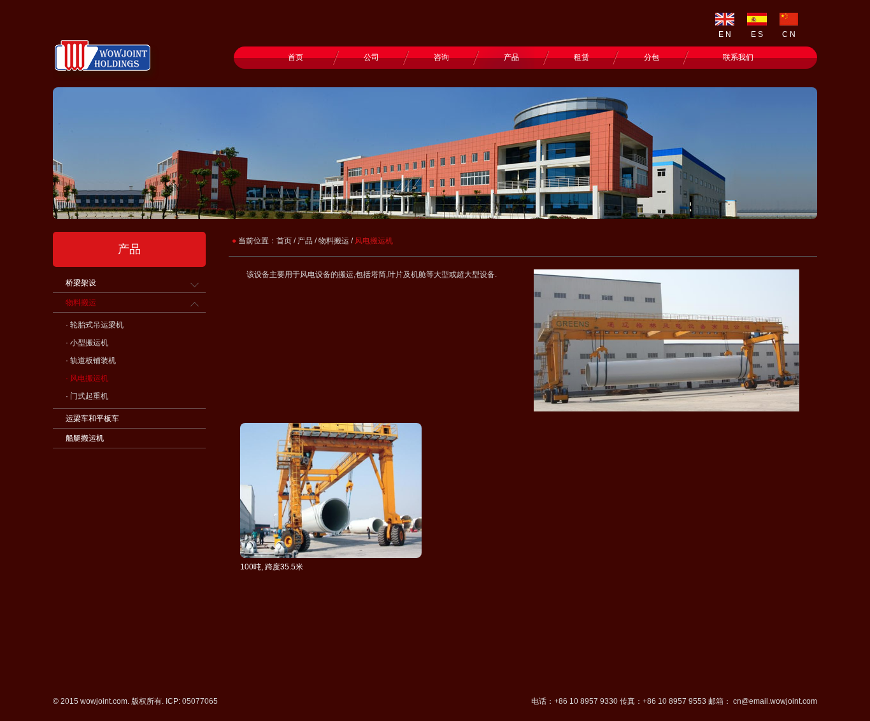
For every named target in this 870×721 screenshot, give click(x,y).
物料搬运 (81, 302)
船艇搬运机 (85, 438)
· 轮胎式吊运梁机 (95, 324)
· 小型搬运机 (87, 342)
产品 (511, 57)
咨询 (441, 57)
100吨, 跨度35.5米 (271, 566)
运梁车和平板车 (92, 418)
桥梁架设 (81, 282)
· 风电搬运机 (87, 378)
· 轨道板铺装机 (91, 360)
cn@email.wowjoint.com (775, 701)
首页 (295, 57)
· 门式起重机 (87, 396)
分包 (651, 57)
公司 (371, 57)
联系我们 (738, 57)
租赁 (581, 57)
